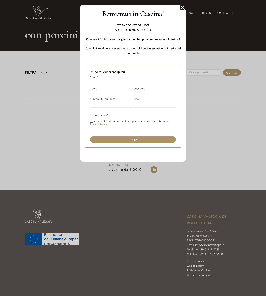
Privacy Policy (98, 124)
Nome (93, 88)
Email (138, 98)
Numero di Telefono (103, 98)
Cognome (139, 88)
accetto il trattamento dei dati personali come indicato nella (129, 123)
